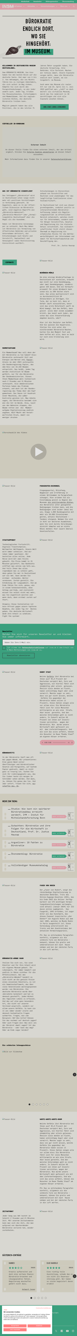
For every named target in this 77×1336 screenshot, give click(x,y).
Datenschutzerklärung (43, 1308)
